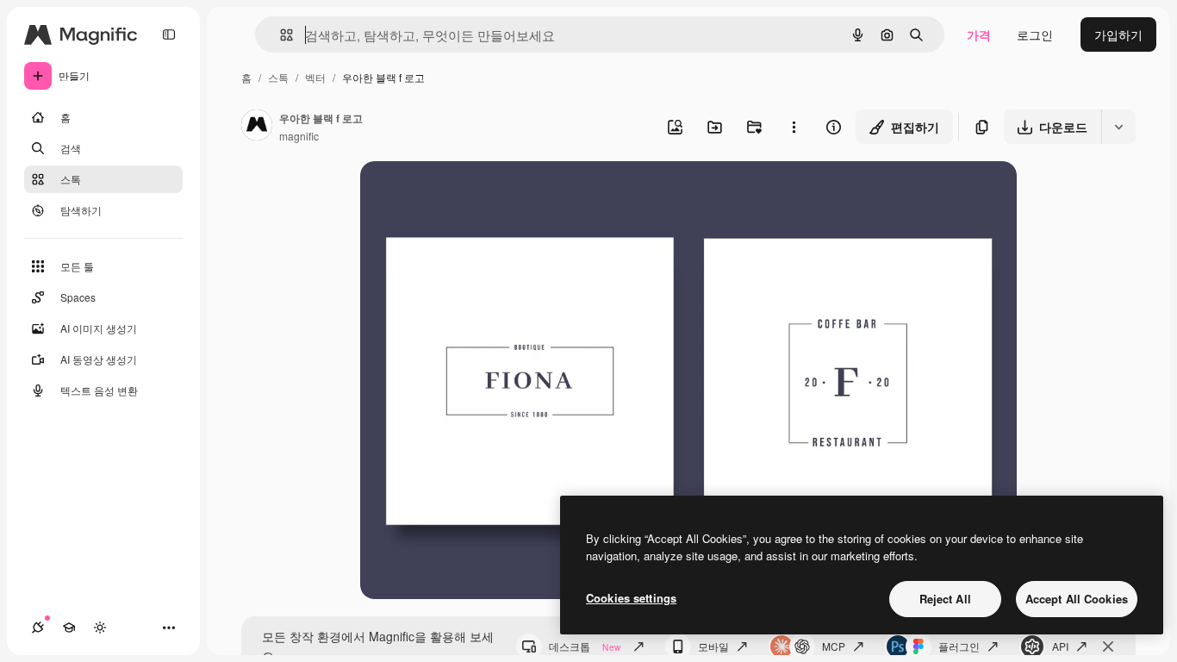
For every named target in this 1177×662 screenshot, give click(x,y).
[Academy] (69, 627)
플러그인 (959, 646)
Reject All (945, 598)
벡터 (315, 77)
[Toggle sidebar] (169, 34)
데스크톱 (584, 646)
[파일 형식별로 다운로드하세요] (1118, 126)
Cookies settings (631, 598)
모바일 (713, 646)
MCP (833, 646)
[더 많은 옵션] (793, 126)
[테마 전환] (100, 627)
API (1060, 646)
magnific (299, 135)
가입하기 (1118, 34)
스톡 (278, 77)
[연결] (38, 627)
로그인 (1035, 34)
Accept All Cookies (1076, 598)
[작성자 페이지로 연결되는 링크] (256, 126)
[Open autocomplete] (279, 34)
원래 (459, 194)
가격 (979, 34)
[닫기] (1108, 646)
